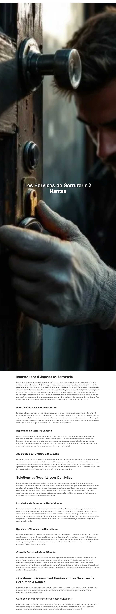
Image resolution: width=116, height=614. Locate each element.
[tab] (58, 602)
